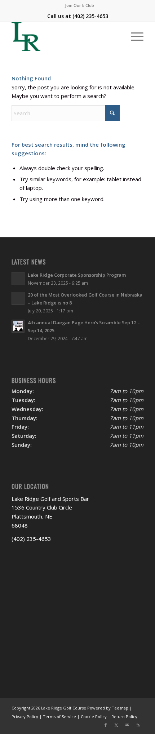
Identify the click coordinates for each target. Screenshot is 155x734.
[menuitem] (79, 5)
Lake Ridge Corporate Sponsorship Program (77, 275)
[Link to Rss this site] (138, 725)
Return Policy (124, 716)
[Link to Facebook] (105, 725)
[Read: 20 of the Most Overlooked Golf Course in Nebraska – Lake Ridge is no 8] (18, 298)
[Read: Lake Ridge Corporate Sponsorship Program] (18, 278)
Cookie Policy (94, 716)
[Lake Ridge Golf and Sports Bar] (64, 36)
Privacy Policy (25, 716)
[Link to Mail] (127, 725)
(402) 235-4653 (90, 16)
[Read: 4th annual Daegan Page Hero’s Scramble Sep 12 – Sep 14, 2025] (18, 326)
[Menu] (133, 36)
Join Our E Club (79, 5)
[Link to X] (116, 725)
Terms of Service (59, 716)
